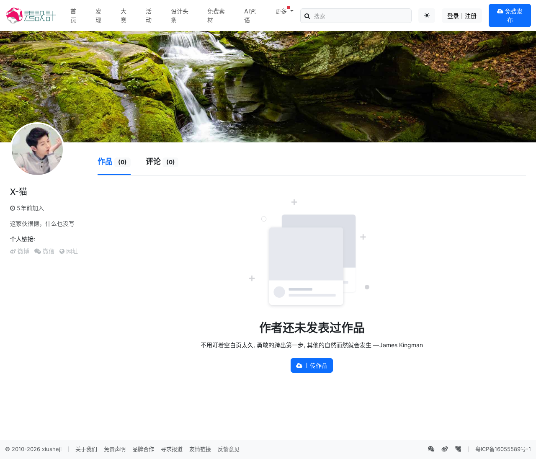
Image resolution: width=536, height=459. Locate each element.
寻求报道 (172, 449)
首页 (73, 15)
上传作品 (314, 365)
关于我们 (86, 449)
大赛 (123, 15)
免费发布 (513, 15)
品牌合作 (143, 449)
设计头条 (179, 15)
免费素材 (216, 15)
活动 (149, 15)
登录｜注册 (462, 15)
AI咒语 (250, 15)
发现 (98, 15)
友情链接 (200, 449)
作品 (112, 161)
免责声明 (115, 449)
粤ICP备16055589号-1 (503, 449)
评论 (160, 161)
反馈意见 (229, 449)
